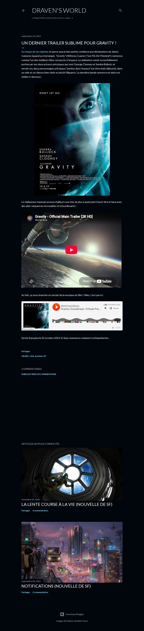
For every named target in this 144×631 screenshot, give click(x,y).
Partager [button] (25, 351)
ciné (32, 356)
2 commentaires (40, 592)
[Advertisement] (72, 408)
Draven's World (59, 10)
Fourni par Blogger (75, 614)
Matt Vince (82, 621)
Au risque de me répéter (34, 51)
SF (45, 356)
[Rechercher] (120, 9)
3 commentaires (40, 510)
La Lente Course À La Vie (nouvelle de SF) (66, 504)
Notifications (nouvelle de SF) (56, 585)
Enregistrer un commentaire (38, 374)
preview (39, 356)
